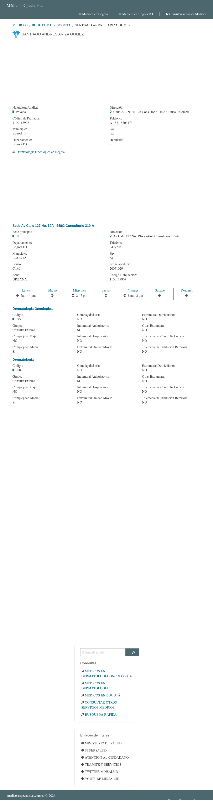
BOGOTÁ (19, 257)
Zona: (16, 274)
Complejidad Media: (25, 347)
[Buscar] (132, 652)
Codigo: (17, 314)
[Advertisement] (106, 70)
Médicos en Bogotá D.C (138, 14)
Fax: (112, 129)
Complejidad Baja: (24, 336)
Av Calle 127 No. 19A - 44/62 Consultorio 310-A (146, 236)
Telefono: (116, 118)
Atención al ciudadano (107, 757)
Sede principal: (22, 231)
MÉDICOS (20, 25)
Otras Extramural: (153, 325)
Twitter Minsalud (101, 771)
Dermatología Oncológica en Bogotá (40, 152)
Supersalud (96, 750)
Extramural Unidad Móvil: (94, 347)
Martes (52, 290)
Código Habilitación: (123, 274)
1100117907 (20, 122)
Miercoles (79, 290)
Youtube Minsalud (102, 778)
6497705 (115, 247)
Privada (21, 111)
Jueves (106, 290)
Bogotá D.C (42, 25)
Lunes (26, 290)
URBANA (19, 279)
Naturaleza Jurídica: (25, 107)
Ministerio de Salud (103, 743)
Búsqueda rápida (101, 714)
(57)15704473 (123, 122)
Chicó (16, 268)
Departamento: (22, 139)
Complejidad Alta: (89, 314)
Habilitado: (117, 139)
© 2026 (31, 795)
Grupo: (17, 325)
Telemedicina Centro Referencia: (163, 336)
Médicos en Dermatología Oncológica (106, 673)
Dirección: (116, 107)
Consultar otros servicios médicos (99, 704)
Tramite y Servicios (103, 764)
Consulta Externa (23, 330)
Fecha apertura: (120, 264)
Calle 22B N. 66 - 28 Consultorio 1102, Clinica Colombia (151, 111)
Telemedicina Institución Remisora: (165, 347)
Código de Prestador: (26, 118)
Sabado (160, 290)
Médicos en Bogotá (95, 14)
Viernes (133, 290)
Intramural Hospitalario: (92, 336)
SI (111, 144)
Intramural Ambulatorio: (93, 325)
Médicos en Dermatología (95, 685)
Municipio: (19, 129)
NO (14, 340)
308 (18, 370)
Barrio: (17, 264)
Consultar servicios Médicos (187, 14)
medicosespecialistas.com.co (26, 795)
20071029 (116, 268)
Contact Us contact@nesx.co (187, 800)
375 (18, 319)
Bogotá (64, 25)
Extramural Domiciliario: (158, 314)
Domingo (187, 290)
